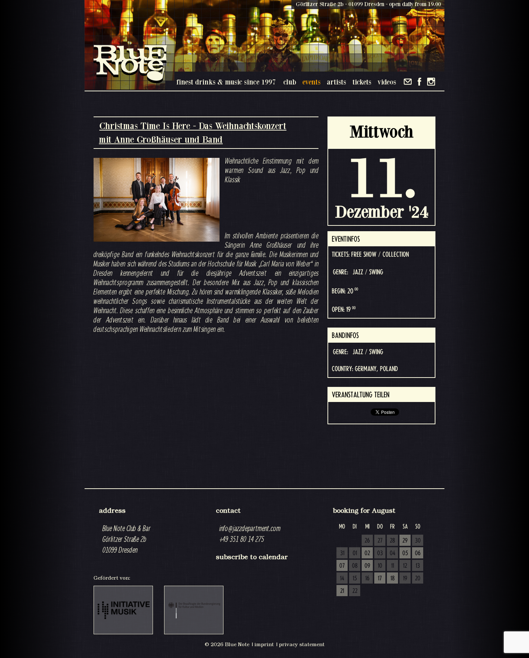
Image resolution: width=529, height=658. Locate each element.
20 (417, 578)
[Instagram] (431, 81)
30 (418, 541)
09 (367, 566)
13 (418, 566)
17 (380, 578)
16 (367, 578)
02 (367, 553)
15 (355, 578)
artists (336, 82)
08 (355, 566)
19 (405, 578)
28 (392, 541)
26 (367, 541)
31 (342, 553)
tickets (361, 82)
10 (380, 566)
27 (380, 541)
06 (418, 553)
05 (405, 553)
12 (405, 566)
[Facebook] (419, 81)
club (289, 82)
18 (392, 578)
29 (405, 541)
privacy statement (302, 644)
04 (392, 553)
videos (386, 82)
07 (342, 566)
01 (355, 553)
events (311, 82)
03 (380, 553)
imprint (264, 644)
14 (342, 578)
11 (392, 566)
